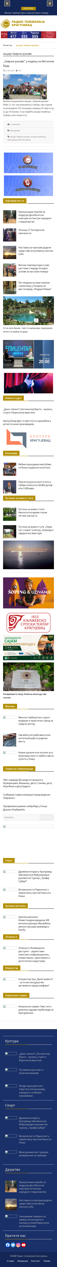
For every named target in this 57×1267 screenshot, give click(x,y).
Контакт (35, 1260)
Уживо (47, 1260)
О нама (10, 1260)
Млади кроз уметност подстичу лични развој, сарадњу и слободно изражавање (32, 1090)
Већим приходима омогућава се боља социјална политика (34, 466)
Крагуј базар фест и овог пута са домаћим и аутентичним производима (27, 422)
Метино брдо (24, 139)
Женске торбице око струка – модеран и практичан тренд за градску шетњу (35, 720)
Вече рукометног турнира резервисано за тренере (33, 1154)
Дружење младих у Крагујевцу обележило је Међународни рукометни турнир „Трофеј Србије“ (35, 876)
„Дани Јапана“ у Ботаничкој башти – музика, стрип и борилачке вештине (27, 411)
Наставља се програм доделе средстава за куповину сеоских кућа (35, 251)
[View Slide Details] (28, 354)
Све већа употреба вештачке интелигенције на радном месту (34, 738)
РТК (19, 70)
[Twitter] (13, 1245)
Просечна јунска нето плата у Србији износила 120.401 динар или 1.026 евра (35, 485)
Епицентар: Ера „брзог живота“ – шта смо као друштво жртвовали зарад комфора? (35, 982)
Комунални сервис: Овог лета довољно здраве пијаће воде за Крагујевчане (35, 1010)
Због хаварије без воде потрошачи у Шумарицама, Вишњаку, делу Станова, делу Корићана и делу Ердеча (27, 783)
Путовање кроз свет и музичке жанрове (31, 1071)
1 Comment (15, 124)
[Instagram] (18, 1245)
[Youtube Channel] (23, 1245)
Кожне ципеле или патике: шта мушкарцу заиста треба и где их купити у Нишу (36, 756)
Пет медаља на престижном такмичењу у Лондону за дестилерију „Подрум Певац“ (34, 286)
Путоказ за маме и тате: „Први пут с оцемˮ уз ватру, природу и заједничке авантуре (36, 530)
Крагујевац (15, 130)
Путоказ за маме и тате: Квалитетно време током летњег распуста (32, 512)
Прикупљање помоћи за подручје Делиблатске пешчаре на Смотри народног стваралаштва (35, 216)
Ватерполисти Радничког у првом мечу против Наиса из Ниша (34, 893)
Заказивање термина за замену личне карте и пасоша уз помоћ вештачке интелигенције (34, 1221)
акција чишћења (38, 136)
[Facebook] (7, 1245)
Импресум (22, 1260)
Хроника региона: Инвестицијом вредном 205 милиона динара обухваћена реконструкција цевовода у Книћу (34, 923)
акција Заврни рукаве (20, 136)
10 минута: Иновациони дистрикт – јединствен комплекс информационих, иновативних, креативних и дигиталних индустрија (34, 954)
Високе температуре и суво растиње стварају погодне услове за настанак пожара (33, 268)
